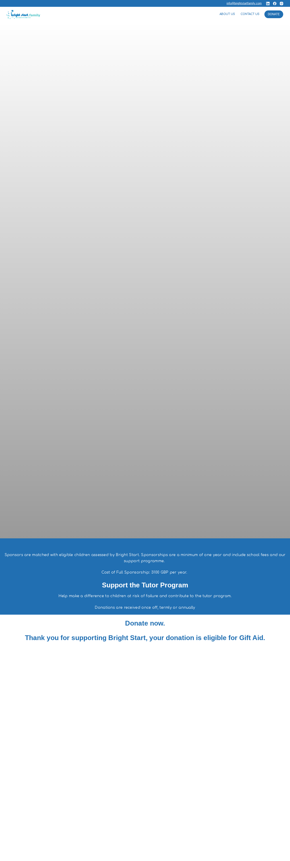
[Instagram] (281, 3)
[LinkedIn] (268, 3)
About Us (227, 14)
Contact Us (250, 14)
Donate (274, 14)
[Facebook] (274, 3)
